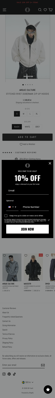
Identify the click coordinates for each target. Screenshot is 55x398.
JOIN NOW (27, 229)
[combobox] (12, 207)
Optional (10, 200)
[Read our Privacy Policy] (48, 220)
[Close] (50, 163)
